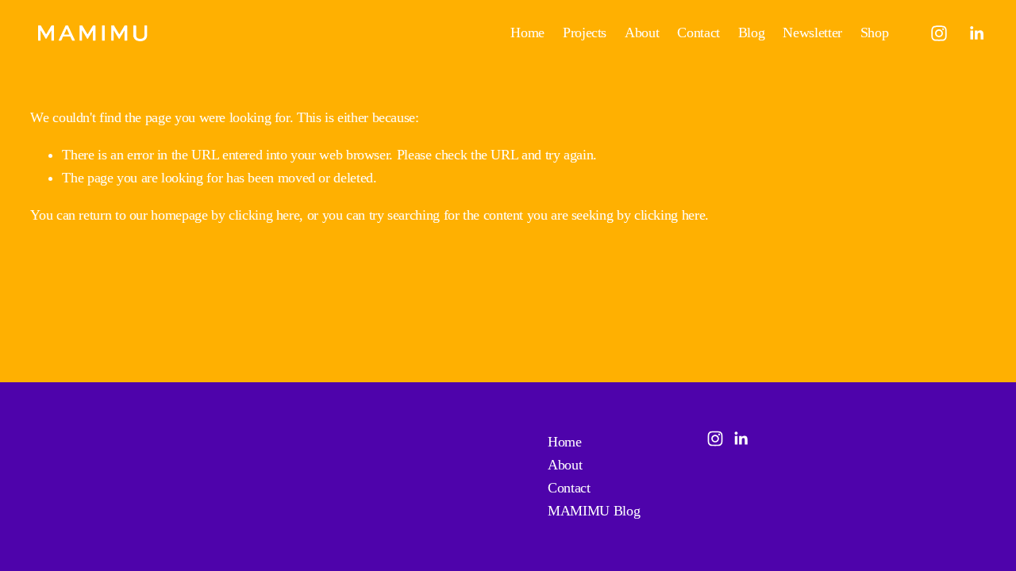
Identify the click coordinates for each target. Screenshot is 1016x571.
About (642, 32)
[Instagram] (939, 33)
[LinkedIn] (976, 33)
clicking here (264, 215)
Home (527, 32)
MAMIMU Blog (594, 511)
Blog (751, 32)
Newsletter (812, 32)
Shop (874, 32)
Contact (698, 32)
